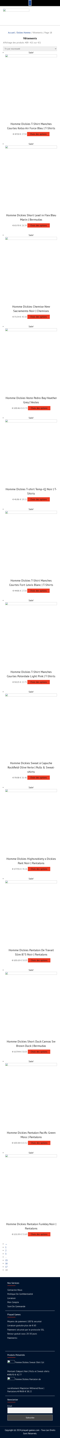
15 (6, 1260)
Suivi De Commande (16, 1306)
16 (6, 1263)
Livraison (11, 1298)
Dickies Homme (24, 32)
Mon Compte (13, 1302)
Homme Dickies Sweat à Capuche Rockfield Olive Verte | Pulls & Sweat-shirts (31, 767)
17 (6, 1266)
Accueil (11, 32)
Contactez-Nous (14, 1290)
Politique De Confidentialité (20, 1294)
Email (9, 1406)
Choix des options (38, 134)
